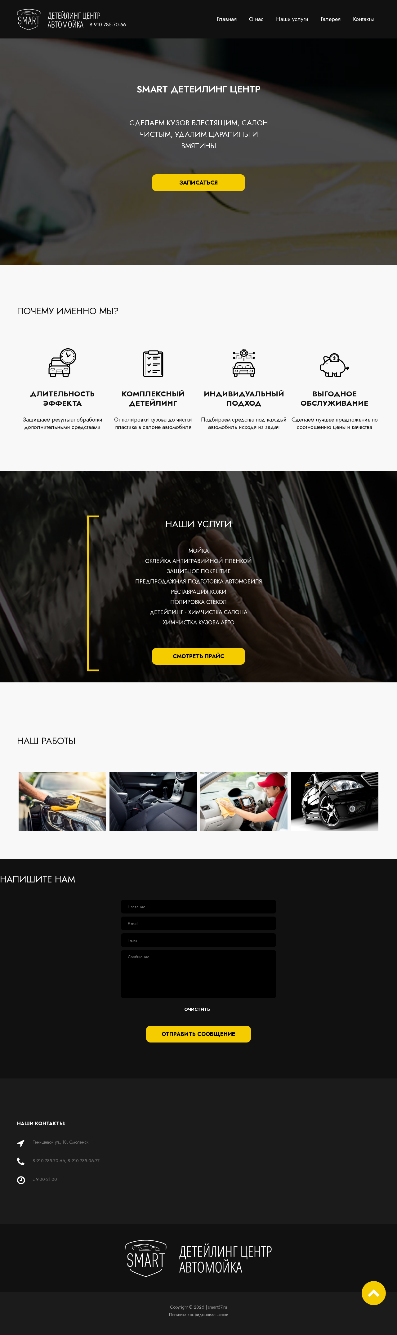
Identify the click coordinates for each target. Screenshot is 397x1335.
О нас (256, 19)
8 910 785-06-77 (84, 1161)
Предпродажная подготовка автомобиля (198, 582)
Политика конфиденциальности (198, 1314)
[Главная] (58, 13)
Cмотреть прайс (198, 656)
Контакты (363, 19)
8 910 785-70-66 (108, 24)
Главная (227, 19)
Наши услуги (292, 19)
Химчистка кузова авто (198, 622)
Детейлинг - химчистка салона (199, 612)
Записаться (198, 183)
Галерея (331, 19)
